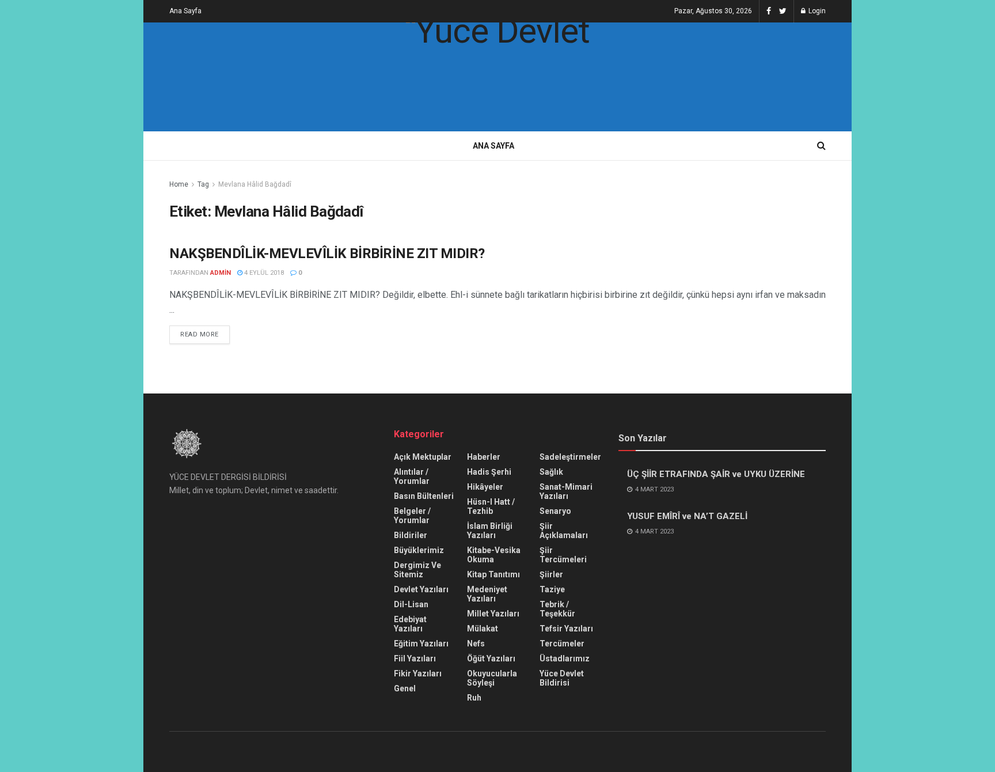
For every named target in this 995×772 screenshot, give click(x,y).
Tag (203, 184)
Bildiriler (410, 535)
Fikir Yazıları (418, 673)
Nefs (476, 643)
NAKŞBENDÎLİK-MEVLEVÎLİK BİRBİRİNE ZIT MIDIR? (327, 253)
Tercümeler (562, 643)
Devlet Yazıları (421, 589)
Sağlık (551, 471)
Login (816, 11)
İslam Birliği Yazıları (489, 530)
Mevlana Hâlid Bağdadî (254, 184)
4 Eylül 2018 (263, 273)
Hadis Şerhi (489, 471)
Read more (199, 334)
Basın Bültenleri (424, 496)
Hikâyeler (485, 486)
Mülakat (482, 628)
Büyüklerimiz (419, 550)
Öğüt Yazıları (491, 658)
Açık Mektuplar (422, 456)
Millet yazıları (493, 613)
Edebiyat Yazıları (410, 624)
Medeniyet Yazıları (487, 594)
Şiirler (551, 574)
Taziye (552, 589)
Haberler (483, 456)
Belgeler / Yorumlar (412, 515)
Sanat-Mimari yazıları (566, 491)
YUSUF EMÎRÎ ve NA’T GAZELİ (687, 516)
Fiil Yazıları (415, 658)
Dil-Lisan (411, 604)
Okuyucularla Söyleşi (492, 678)
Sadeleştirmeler (570, 456)
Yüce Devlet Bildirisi (562, 678)
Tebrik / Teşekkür (557, 609)
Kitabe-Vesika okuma (494, 555)
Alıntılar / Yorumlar (412, 476)
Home (178, 184)
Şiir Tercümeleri (563, 555)
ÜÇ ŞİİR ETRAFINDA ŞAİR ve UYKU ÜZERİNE (716, 474)
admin (220, 273)
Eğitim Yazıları (421, 643)
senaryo (555, 511)
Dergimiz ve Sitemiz (417, 570)
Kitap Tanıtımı (493, 574)
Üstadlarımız (565, 658)
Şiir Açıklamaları (564, 530)
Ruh (474, 697)
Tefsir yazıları (566, 628)
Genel (405, 688)
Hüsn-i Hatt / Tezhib (491, 506)
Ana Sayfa (185, 11)
